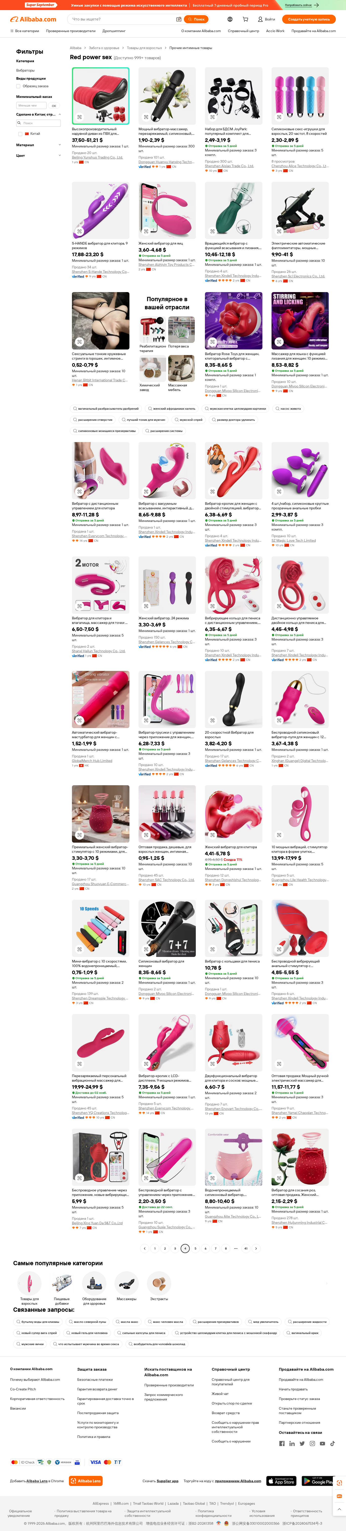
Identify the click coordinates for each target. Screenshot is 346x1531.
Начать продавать (293, 1389)
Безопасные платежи (95, 1379)
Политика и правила (93, 1437)
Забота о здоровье (104, 48)
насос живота (291, 408)
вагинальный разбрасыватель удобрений (108, 408)
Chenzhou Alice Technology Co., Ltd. (300, 166)
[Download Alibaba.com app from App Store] (281, 1481)
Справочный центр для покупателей (230, 1381)
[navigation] (38, 648)
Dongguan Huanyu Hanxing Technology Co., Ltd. (167, 162)
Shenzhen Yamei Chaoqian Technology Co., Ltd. (300, 1113)
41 (245, 1248)
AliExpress (101, 1503)
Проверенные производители (169, 1385)
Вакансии (18, 1408)
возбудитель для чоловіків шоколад (159, 1344)
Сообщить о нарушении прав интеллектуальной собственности (235, 1427)
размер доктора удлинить (236, 420)
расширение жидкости (309, 1322)
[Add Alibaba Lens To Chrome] (86, 1481)
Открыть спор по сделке (232, 1403)
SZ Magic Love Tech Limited (294, 540)
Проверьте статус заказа (299, 1399)
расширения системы (166, 431)
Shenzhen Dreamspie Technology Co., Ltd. (100, 998)
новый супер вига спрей (39, 1333)
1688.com (121, 1503)
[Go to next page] (256, 1248)
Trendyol (227, 1503)
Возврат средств (226, 1413)
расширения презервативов (218, 1322)
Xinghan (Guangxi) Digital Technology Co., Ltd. (300, 761)
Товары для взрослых (144, 48)
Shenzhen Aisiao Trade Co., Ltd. (229, 166)
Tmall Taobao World (148, 1503)
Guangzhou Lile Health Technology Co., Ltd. (300, 880)
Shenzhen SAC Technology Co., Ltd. (167, 880)
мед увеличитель (265, 1322)
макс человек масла (168, 1322)
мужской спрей (191, 420)
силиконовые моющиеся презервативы (107, 431)
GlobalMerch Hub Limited (92, 761)
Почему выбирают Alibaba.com (35, 1379)
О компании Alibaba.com (31, 1369)
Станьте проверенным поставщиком (297, 1410)
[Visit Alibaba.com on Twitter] (302, 1443)
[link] (339, 1483)
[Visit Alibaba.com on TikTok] (333, 1443)
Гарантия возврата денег (97, 1389)
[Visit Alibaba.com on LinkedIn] (292, 1443)
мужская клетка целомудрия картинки (238, 408)
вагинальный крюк (305, 1333)
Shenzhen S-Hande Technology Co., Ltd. (100, 272)
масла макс (129, 1322)
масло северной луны (90, 1322)
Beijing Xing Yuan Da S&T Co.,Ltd (97, 1223)
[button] (179, 19)
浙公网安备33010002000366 (255, 1523)
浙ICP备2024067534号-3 (302, 1523)
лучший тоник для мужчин (146, 420)
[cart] (246, 20)
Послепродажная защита (98, 1413)
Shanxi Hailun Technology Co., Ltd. (98, 651)
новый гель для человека (89, 1333)
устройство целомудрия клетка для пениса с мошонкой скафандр (228, 1333)
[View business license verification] (218, 1523)
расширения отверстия (95, 420)
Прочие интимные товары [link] (190, 48)
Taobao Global (194, 1503)
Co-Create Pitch (23, 1389)
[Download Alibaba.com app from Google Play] (319, 1481)
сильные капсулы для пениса (143, 1333)
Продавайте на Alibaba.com (301, 1379)
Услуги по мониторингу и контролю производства (98, 1424)
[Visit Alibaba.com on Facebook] (282, 1443)
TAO (212, 1503)
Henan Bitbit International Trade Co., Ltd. (100, 380)
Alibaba (75, 48)
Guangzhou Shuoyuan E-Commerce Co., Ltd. (100, 884)
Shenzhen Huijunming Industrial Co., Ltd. (300, 1222)
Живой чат (220, 1394)
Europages (246, 1503)
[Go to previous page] (144, 1248)
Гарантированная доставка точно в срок (105, 1401)
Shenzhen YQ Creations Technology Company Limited (100, 1113)
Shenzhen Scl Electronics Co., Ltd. (298, 276)
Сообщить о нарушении (231, 1441)
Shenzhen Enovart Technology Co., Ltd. (233, 1109)
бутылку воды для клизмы (40, 1322)
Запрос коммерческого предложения (163, 1397)
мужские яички (33, 1344)
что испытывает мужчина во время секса (88, 1344)
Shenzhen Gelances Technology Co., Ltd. (167, 642)
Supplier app (168, 1481)
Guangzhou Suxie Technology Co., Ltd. (167, 1227)
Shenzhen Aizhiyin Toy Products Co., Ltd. (167, 265)
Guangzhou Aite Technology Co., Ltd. (233, 1216)
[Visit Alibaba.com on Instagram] (312, 1443)
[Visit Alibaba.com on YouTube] (322, 1443)
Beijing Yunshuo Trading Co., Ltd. (97, 157)
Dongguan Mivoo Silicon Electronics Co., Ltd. (233, 391)
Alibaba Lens (37, 1481)
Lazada (173, 1503)
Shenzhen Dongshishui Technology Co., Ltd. (233, 880)
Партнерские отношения (299, 1422)
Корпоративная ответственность (37, 1399)
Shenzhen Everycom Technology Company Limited (100, 536)
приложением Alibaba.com (238, 1481)
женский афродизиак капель (174, 408)
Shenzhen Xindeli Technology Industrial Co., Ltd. (233, 276)
